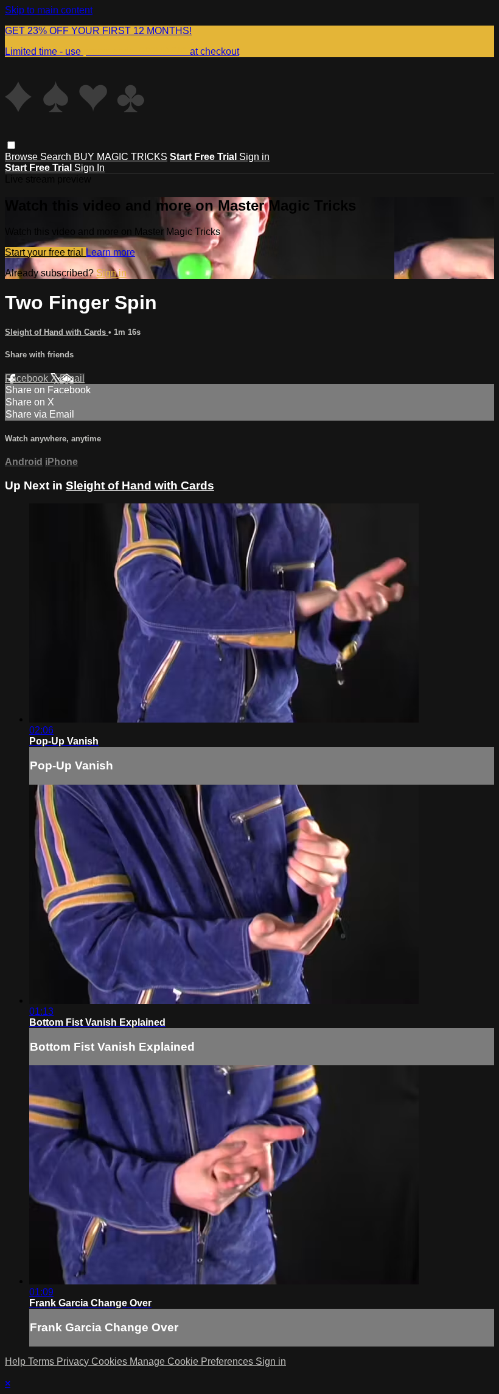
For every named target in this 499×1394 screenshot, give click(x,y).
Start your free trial (45, 252)
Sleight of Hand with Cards (56, 332)
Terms (42, 1361)
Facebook (28, 378)
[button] (11, 145)
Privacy (74, 1361)
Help (16, 1361)
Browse (22, 157)
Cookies (110, 1361)
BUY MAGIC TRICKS (120, 157)
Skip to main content (48, 10)
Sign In (89, 168)
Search (57, 157)
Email (72, 378)
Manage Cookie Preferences (193, 1361)
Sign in (254, 157)
